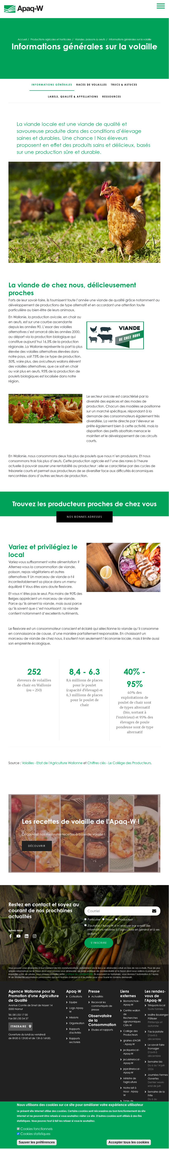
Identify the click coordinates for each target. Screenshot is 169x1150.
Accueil (22, 39)
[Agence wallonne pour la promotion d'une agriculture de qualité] (23, 9)
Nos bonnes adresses (84, 517)
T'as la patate (155, 1031)
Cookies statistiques (35, 1134)
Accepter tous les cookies (128, 1142)
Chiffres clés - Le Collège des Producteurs (119, 763)
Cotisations (75, 996)
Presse (109, 919)
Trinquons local (156, 1005)
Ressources (111, 96)
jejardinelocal (131, 1068)
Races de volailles (91, 84)
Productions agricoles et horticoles (50, 39)
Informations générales (51, 84)
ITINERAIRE (18, 1026)
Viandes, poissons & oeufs (90, 39)
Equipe (73, 1002)
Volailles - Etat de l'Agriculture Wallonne (52, 763)
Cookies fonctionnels (36, 1129)
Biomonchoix (131, 1001)
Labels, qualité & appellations (73, 96)
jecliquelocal (130, 1049)
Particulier (93, 919)
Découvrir (36, 846)
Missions (73, 1017)
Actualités (97, 996)
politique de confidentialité (79, 974)
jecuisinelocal (131, 1059)
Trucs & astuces (124, 84)
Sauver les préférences (37, 1142)
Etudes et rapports (102, 1029)
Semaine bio (155, 1061)
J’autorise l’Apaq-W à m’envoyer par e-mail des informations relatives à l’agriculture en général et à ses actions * (123, 929)
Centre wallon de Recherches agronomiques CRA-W (132, 1018)
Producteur (125, 919)
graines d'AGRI (132, 1040)
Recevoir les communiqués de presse (101, 1006)
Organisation (76, 1023)
